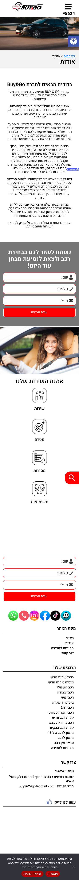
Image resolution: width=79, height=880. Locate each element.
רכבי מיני (67, 697)
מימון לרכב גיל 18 (61, 732)
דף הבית (69, 56)
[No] (74, 867)
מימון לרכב (66, 737)
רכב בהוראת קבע (61, 722)
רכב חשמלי (65, 687)
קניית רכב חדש (63, 717)
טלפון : (64, 771)
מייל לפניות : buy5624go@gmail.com (46, 786)
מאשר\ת (53, 873)
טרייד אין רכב (64, 742)
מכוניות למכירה (62, 648)
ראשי (70, 638)
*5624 (69, 14)
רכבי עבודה (65, 692)
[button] (73, 41)
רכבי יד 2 (67, 707)
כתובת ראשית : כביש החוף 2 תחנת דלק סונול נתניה (41, 779)
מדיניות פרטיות (32, 873)
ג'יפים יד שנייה (63, 702)
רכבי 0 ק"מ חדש (62, 677)
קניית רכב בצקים (62, 727)
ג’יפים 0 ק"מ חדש (61, 682)
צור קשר (68, 653)
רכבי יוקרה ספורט (61, 712)
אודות (69, 643)
